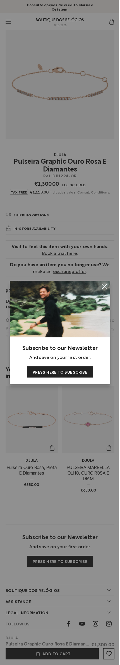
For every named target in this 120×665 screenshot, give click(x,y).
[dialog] (60, 332)
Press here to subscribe (60, 372)
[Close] (104, 286)
